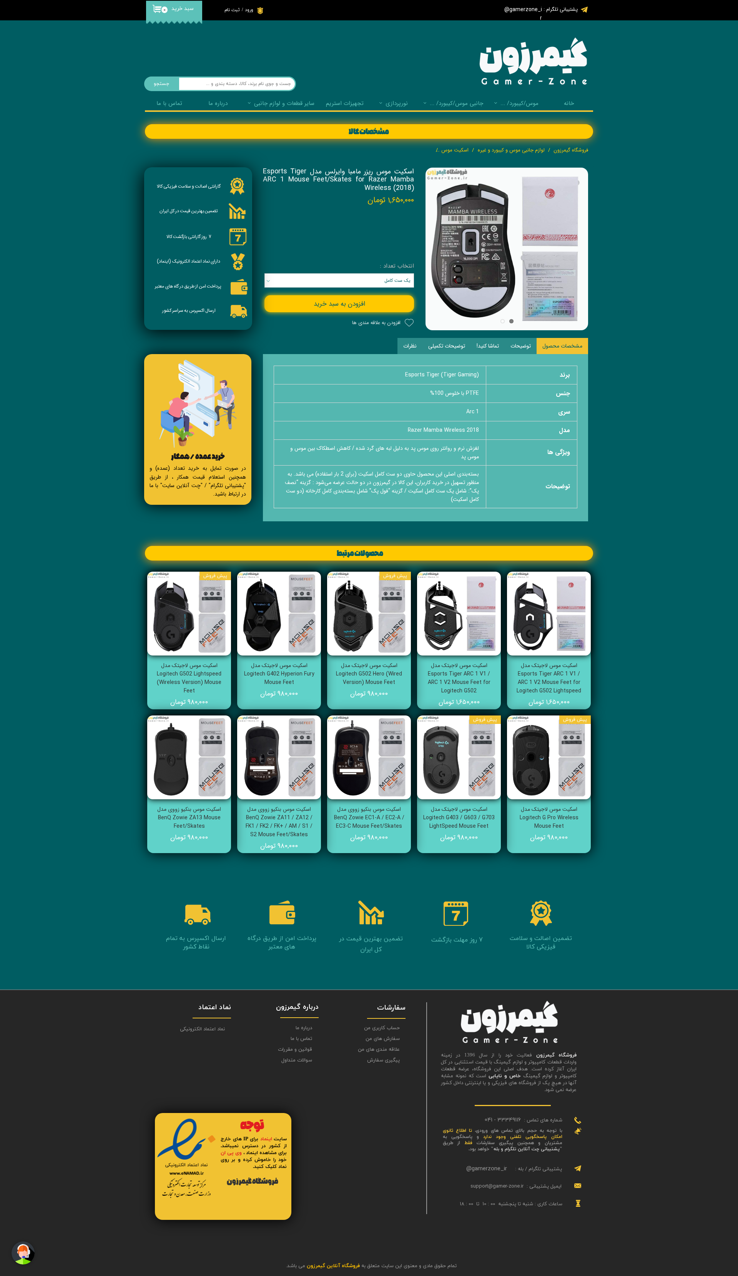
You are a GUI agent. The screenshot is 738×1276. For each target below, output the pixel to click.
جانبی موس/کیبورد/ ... (456, 103)
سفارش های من (383, 1038)
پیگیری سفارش (383, 1060)
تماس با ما (169, 103)
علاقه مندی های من (379, 1049)
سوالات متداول (296, 1060)
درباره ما (304, 1028)
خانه (569, 103)
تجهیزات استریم (345, 103)
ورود (249, 10)
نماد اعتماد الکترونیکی (202, 1029)
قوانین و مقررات (295, 1049)
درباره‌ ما (218, 103)
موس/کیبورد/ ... (519, 103)
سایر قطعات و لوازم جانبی (284, 103)
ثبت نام (232, 10)
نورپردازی (397, 103)
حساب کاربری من (382, 1028)
